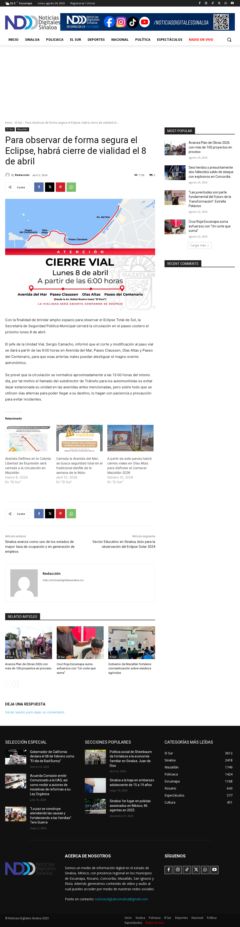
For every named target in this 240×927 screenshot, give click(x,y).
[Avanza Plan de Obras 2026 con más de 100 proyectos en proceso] (28, 642)
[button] (229, 39)
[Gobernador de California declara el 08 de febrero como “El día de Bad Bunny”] (15, 757)
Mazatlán (22, 129)
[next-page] (16, 684)
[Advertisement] (120, 80)
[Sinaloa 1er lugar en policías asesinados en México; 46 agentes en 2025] (95, 806)
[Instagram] (206, 3)
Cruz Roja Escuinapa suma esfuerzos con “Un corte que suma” (76, 668)
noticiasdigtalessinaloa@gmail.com (121, 899)
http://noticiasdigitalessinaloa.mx (63, 580)
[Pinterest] (60, 187)
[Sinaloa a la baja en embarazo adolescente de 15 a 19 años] (95, 785)
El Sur (18, 123)
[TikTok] (212, 3)
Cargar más (198, 245)
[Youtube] (232, 3)
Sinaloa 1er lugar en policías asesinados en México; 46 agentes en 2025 (130, 805)
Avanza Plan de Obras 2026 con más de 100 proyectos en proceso (210, 147)
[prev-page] (8, 684)
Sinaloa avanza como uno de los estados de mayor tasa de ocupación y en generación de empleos (40, 547)
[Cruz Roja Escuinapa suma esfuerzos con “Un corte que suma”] (80, 642)
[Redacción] (8, 175)
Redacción (22, 175)
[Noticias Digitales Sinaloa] (32, 22)
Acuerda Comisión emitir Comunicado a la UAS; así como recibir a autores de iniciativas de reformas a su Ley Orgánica (50, 785)
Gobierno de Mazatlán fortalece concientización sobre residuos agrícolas (129, 668)
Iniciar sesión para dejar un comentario (34, 712)
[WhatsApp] (225, 3)
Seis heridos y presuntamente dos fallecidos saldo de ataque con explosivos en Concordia (211, 172)
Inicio (8, 123)
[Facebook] (199, 3)
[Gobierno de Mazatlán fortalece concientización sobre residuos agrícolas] (131, 642)
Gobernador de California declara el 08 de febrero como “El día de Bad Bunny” (52, 756)
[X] (219, 3)
